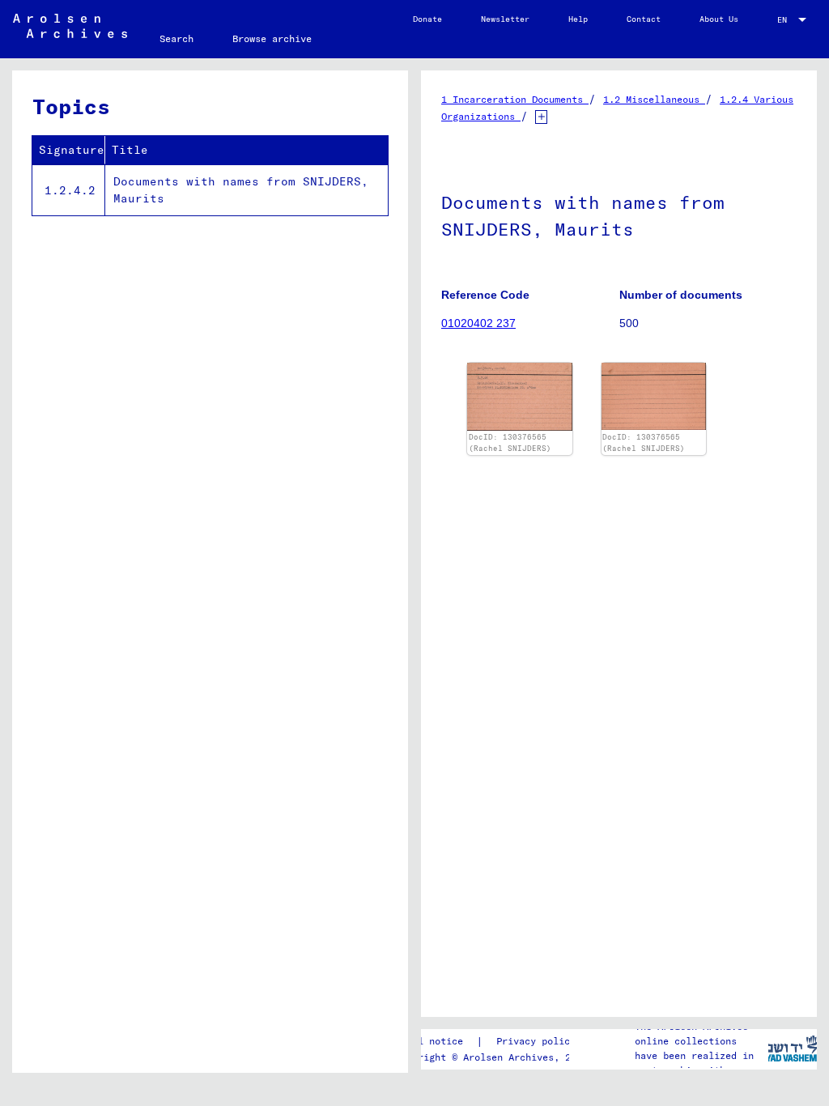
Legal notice (429, 1041)
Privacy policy (536, 1041)
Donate (427, 19)
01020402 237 (478, 323)
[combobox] (793, 19)
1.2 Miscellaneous (654, 99)
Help (578, 19)
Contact (644, 19)
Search (176, 38)
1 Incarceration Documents (515, 99)
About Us (718, 19)
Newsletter (505, 19)
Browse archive (272, 38)
